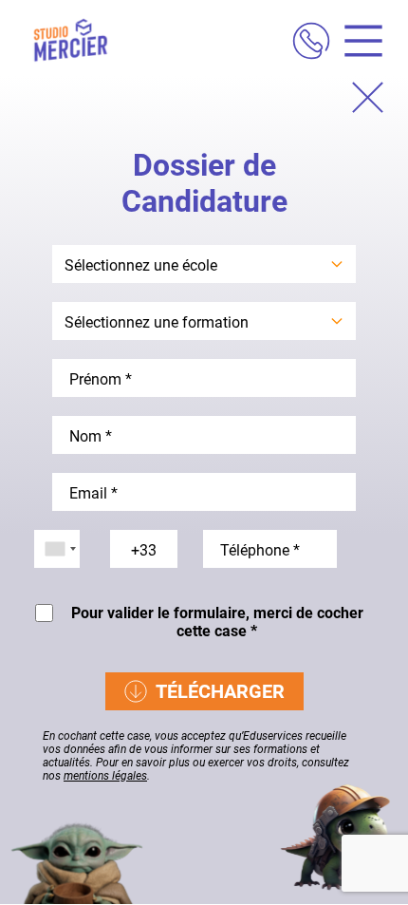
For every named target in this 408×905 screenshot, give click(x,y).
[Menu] (356, 43)
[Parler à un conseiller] (311, 43)
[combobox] (57, 549)
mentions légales (105, 775)
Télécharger (220, 691)
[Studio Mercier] (70, 42)
